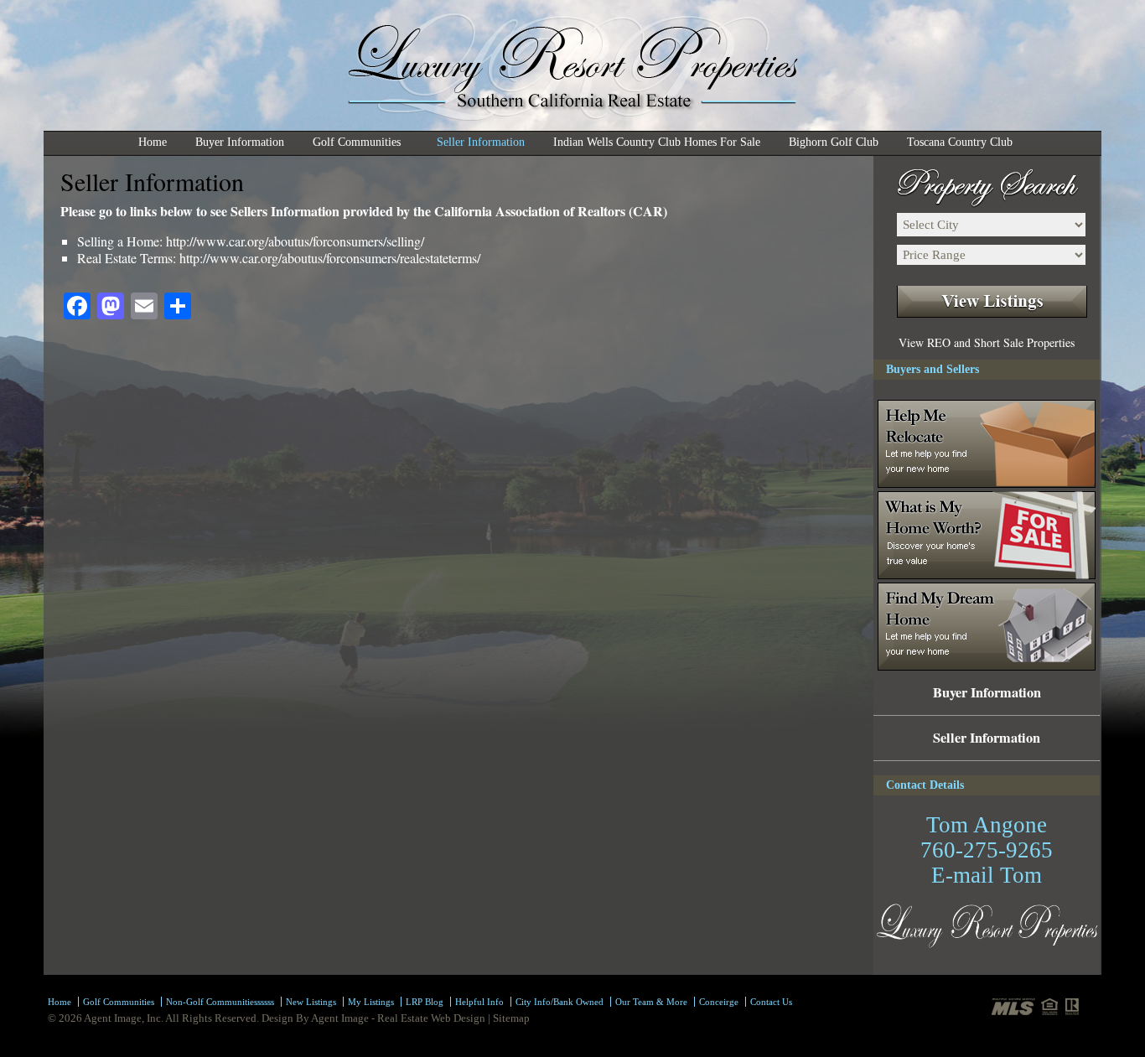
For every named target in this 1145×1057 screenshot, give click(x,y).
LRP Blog (424, 1002)
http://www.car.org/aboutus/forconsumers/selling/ (295, 241)
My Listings (371, 1002)
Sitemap (511, 1018)
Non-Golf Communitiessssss (220, 1002)
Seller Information (481, 142)
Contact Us (771, 1002)
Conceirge (718, 1002)
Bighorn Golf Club (833, 142)
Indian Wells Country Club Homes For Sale (656, 142)
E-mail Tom (986, 875)
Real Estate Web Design (431, 1018)
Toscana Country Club (960, 142)
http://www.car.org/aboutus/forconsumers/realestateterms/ (329, 258)
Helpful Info (479, 1002)
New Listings (311, 1002)
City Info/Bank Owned (560, 1002)
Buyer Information (239, 142)
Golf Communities (349, 144)
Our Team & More (651, 1002)
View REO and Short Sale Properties (987, 342)
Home (152, 142)
